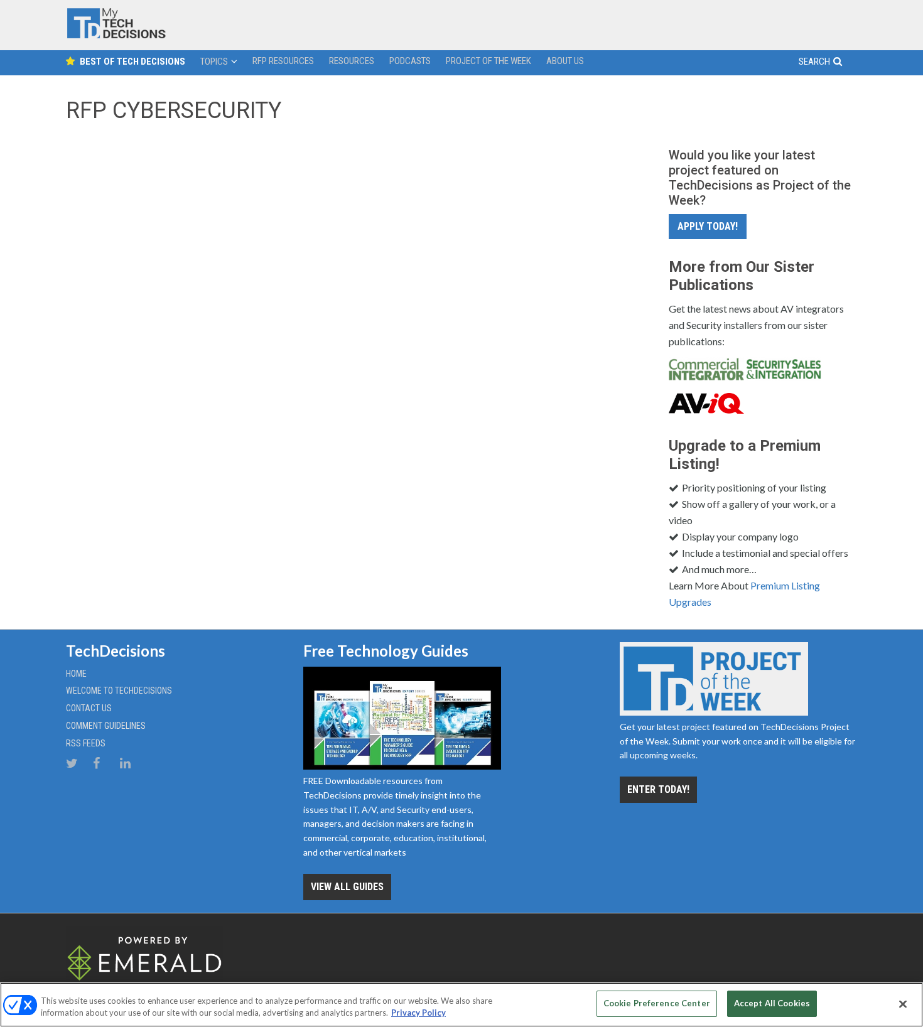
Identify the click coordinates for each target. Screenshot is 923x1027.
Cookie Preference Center (656, 1003)
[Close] (903, 1004)
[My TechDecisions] (116, 35)
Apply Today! (707, 226)
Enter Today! (658, 789)
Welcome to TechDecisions (119, 691)
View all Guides (347, 887)
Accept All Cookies (772, 1003)
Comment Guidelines (106, 726)
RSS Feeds (85, 743)
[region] (461, 1004)
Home (76, 674)
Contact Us (89, 708)
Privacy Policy (418, 1013)
